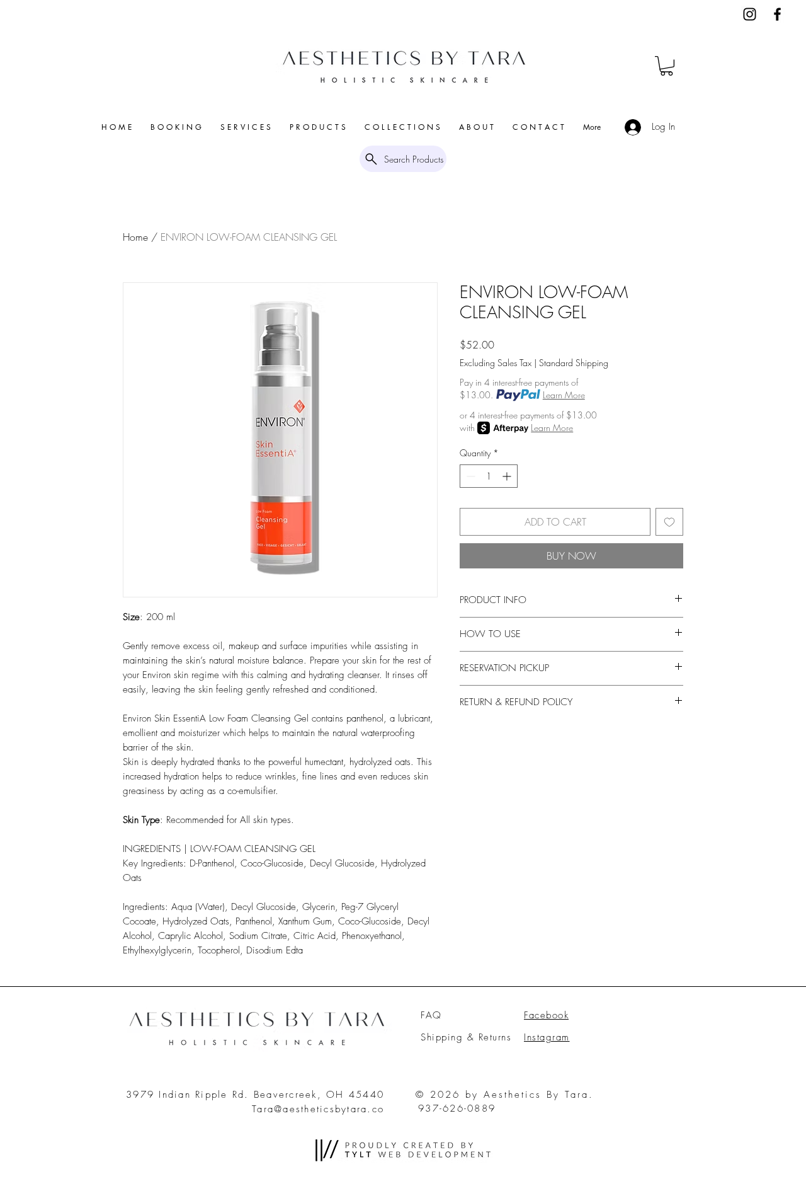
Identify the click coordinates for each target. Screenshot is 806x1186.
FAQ (431, 1015)
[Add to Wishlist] (669, 522)
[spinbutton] (488, 476)
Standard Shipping (573, 363)
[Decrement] (469, 476)
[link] (666, 66)
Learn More (564, 395)
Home (135, 237)
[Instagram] (749, 14)
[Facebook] (777, 14)
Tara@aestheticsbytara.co (318, 1109)
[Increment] (508, 476)
